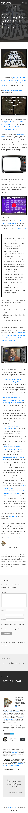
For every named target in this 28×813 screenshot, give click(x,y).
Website (3, 619)
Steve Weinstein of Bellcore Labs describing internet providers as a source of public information (13, 400)
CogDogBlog (6, 2)
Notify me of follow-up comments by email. (13, 624)
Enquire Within (8, 122)
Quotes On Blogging (9, 730)
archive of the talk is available (12, 90)
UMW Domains (7, 488)
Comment (4, 592)
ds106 (22, 486)
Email (3, 615)
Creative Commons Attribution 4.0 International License (13, 764)
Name (3, 610)
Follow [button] (22, 739)
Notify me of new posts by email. (11, 629)
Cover (15, 807)
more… (17, 706)
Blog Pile (4, 15)
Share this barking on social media (11, 538)
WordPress (14, 751)
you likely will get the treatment (13, 718)
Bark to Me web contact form (11, 711)
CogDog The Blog (12, 547)
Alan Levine (15, 752)
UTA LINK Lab (13, 516)
